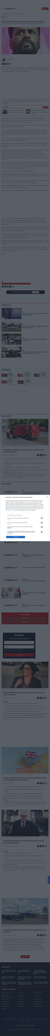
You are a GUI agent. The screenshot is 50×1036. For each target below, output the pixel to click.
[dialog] (25, 518)
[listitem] (25, 515)
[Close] (47, 497)
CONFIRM (15, 537)
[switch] (41, 518)
